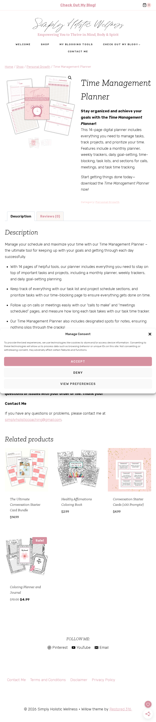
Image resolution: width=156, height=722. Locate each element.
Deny (78, 373)
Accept (78, 361)
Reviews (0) (50, 216)
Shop (45, 44)
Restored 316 (120, 709)
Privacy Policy (103, 680)
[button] (150, 334)
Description (21, 216)
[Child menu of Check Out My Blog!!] (121, 44)
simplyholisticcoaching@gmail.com (33, 419)
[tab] (21, 216)
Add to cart (77, 523)
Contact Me (78, 51)
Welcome (23, 44)
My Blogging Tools (76, 44)
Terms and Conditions (48, 680)
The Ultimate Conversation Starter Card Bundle (25, 504)
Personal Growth (107, 202)
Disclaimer (78, 680)
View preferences (78, 384)
